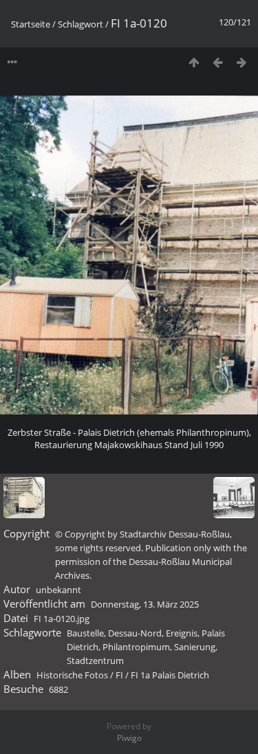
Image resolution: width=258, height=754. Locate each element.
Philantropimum (136, 647)
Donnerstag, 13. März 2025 (145, 604)
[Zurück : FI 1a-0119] (218, 62)
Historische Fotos (72, 675)
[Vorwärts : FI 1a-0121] (242, 62)
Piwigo (129, 738)
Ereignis (181, 633)
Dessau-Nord (135, 633)
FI (119, 675)
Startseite (30, 24)
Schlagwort (80, 24)
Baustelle (85, 633)
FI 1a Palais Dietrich (170, 675)
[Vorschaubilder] (194, 62)
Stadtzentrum (95, 660)
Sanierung (194, 647)
